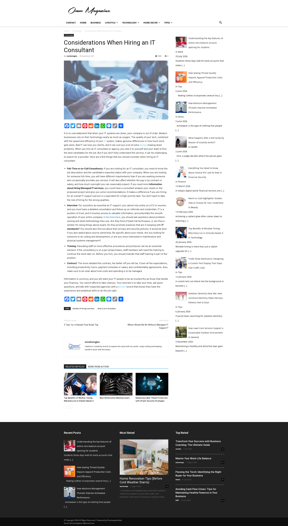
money (143, 145)
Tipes (167, 22)
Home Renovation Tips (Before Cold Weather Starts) (141, 480)
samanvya (124, 486)
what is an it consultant (107, 308)
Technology (129, 22)
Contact (71, 22)
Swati (178, 479)
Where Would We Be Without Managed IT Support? (148, 326)
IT (105, 141)
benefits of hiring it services (83, 308)
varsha (178, 449)
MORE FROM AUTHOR (98, 366)
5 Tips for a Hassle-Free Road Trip (81, 324)
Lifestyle (110, 22)
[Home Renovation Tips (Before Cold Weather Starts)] (144, 457)
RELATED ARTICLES (75, 366)
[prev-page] (66, 407)
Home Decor (150, 22)
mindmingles (72, 56)
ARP (177, 500)
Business (96, 22)
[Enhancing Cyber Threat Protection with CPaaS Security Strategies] (152, 384)
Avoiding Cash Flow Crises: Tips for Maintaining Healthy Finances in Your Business (196, 493)
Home (83, 22)
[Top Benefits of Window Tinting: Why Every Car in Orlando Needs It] (80, 384)
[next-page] (70, 407)
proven (122, 286)
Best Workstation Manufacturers (115, 398)
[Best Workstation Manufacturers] (116, 384)
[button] (220, 22)
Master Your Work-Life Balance (193, 458)
